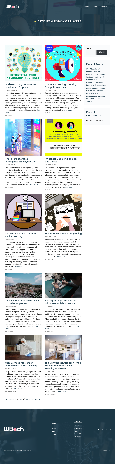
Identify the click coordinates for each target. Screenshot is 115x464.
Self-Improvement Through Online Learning (20, 235)
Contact (54, 434)
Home (87, 7)
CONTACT (104, 7)
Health (75, 431)
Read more (68, 110)
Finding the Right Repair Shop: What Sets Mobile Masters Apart (62, 302)
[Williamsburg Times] (12, 7)
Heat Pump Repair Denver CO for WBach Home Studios (96, 98)
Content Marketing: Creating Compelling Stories (61, 86)
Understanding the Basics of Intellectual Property (20, 86)
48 (27, 399)
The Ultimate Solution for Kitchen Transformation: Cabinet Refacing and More (63, 365)
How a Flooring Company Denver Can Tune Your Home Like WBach (95, 90)
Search (88, 48)
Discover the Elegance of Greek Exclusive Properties (22, 302)
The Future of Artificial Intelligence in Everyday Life (20, 160)
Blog (95, 7)
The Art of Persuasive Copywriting (63, 233)
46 (21, 399)
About (54, 429)
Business (10, 115)
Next (37, 399)
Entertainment (78, 428)
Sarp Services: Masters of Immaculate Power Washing (21, 364)
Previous (9, 399)
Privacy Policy (107, 450)
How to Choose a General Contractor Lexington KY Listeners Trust (95, 77)
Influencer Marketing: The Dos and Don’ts (61, 160)
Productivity (11, 269)
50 (33, 399)
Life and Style (12, 391)
